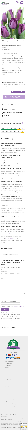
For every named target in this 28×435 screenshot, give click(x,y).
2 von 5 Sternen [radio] (7, 274)
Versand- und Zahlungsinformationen (14, 399)
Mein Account (8, 410)
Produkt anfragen (17, 92)
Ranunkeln (18, 233)
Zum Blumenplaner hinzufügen (15, 97)
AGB (6, 401)
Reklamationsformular (10, 377)
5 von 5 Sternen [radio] (5, 276)
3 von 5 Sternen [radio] (12, 274)
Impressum (7, 408)
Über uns (7, 381)
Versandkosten (7, 49)
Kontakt (6, 375)
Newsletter (7, 373)
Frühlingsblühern (10, 233)
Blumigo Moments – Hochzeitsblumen (14, 394)
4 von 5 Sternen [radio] (20, 274)
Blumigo (7, 386)
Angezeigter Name (3, 296)
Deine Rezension (3, 280)
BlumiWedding (8, 363)
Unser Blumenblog (9, 361)
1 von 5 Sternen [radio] (2, 274)
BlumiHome (8, 365)
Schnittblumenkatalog (10, 392)
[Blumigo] (5, 3)
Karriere (7, 383)
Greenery (7, 390)
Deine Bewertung (3, 270)
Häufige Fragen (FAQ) (10, 379)
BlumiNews (7, 367)
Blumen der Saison (9, 388)
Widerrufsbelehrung (10, 406)
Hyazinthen (4, 235)
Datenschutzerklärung (19, 306)
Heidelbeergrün (9, 238)
